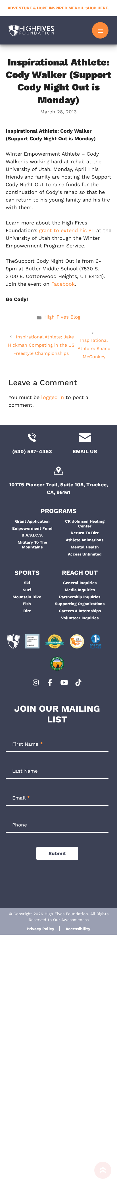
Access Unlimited (85, 554)
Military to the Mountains (32, 544)
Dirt (27, 611)
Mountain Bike (26, 597)
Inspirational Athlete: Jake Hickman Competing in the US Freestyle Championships (41, 345)
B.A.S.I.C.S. (32, 535)
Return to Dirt (85, 533)
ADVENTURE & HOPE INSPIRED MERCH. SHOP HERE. (58, 8)
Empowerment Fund (32, 528)
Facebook (63, 284)
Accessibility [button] (78, 929)
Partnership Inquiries (79, 597)
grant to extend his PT (67, 230)
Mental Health (85, 547)
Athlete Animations (84, 540)
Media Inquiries (80, 590)
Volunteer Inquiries (80, 618)
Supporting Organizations (80, 603)
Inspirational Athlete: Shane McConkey (94, 348)
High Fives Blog (62, 317)
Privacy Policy (40, 929)
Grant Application (32, 521)
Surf (27, 590)
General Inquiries (80, 582)
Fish (27, 603)
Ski (27, 582)
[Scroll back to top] (102, 1172)
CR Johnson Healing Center (85, 523)
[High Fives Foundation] (31, 30)
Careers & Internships (80, 611)
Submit (57, 853)
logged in (52, 397)
